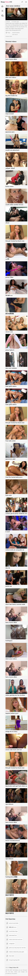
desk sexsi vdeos (11, 659)
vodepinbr (12, 943)
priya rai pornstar (13, 923)
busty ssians (9, 186)
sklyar (7, 223)
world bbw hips (13, 931)
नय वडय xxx (9, 295)
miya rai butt (10, 114)
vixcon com (9, 332)
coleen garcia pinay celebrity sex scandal (16, 514)
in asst (8, 532)
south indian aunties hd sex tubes (14, 205)
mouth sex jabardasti (12, 150)
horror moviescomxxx (13, 840)
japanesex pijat (10, 459)
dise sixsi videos (11, 77)
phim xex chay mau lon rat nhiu (17, 947)
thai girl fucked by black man (15, 241)
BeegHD (6, 2)
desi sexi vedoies (11, 368)
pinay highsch (10, 350)
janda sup (9, 586)
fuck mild (9, 495)
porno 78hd (9, 277)
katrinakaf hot (13, 935)
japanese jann (10, 132)
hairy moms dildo (11, 59)
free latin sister (11, 441)
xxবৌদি (7, 259)
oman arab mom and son (14, 750)
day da (8, 568)
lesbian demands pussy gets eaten (15, 952)
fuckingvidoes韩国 (11, 877)
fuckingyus (9, 641)
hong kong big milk (14, 960)
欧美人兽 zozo (12, 927)
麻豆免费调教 (10, 314)
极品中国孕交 (10, 895)
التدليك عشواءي (10, 168)
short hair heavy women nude (15, 604)
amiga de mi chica (11, 731)
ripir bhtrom (9, 804)
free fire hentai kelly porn (14, 477)
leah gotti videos (11, 386)
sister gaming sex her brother (15, 695)
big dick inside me (11, 96)
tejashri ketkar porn (12, 713)
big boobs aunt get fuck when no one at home (16, 786)
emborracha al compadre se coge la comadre (15, 550)
